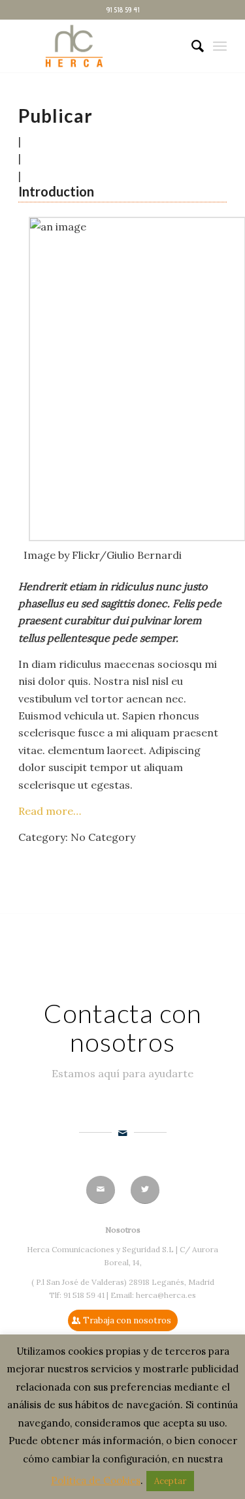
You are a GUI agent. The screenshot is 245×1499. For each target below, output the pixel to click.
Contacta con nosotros (123, 1028)
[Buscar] (191, 46)
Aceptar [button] (170, 1481)
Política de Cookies (95, 1480)
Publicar (55, 115)
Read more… (49, 810)
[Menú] (220, 46)
